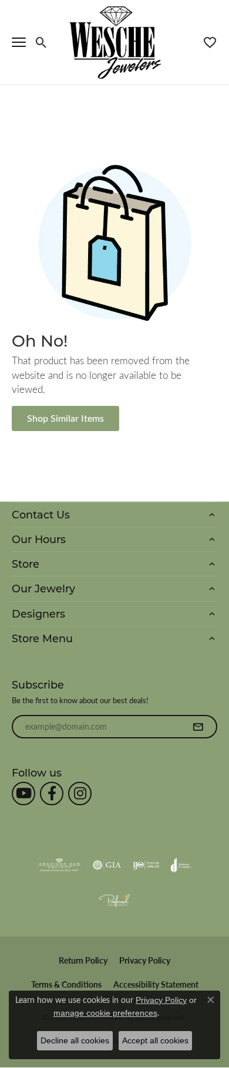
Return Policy (83, 960)
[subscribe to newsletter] (198, 726)
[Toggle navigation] (19, 42)
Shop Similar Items (65, 418)
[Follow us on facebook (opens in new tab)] (51, 793)
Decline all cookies (75, 1040)
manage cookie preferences (105, 1013)
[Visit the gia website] (107, 865)
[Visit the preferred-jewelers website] (114, 900)
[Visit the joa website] (181, 865)
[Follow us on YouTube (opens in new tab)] (23, 793)
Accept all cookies (155, 1040)
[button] (41, 42)
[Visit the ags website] (59, 865)
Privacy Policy (144, 960)
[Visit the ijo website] (146, 865)
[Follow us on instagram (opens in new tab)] (80, 793)
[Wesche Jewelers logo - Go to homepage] (114, 42)
